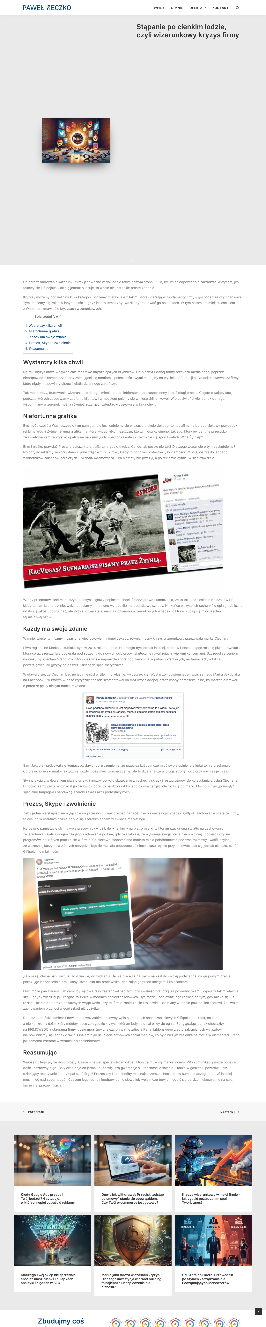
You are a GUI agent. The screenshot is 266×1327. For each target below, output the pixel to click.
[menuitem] (159, 7)
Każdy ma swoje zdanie (46, 337)
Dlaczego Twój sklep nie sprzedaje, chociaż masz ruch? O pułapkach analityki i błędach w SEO (49, 1279)
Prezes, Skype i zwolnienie (48, 343)
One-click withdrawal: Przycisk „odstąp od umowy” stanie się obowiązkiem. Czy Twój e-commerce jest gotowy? (132, 1198)
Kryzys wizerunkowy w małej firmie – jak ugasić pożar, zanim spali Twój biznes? (211, 1198)
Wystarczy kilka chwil (43, 325)
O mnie (177, 8)
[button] (239, 7)
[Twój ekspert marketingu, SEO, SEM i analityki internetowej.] (47, 7)
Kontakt (220, 8)
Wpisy (159, 8)
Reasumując (36, 349)
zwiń (57, 317)
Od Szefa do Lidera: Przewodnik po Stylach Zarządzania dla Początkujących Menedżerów (207, 1279)
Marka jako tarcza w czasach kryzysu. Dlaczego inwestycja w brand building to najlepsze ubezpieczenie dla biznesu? (131, 1281)
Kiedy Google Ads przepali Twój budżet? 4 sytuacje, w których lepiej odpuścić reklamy (48, 1198)
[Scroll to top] (258, 1311)
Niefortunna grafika (42, 331)
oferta (196, 8)
